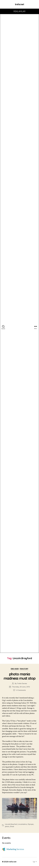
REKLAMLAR (19, 11)
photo (7, 826)
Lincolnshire (22, 824)
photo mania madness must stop (19, 676)
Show (12, 826)
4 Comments (21, 690)
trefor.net (19, 4)
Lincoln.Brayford (11, 824)
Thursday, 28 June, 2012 (21, 687)
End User (15, 669)
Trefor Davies (22, 683)
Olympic (31, 824)
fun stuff (24, 669)
